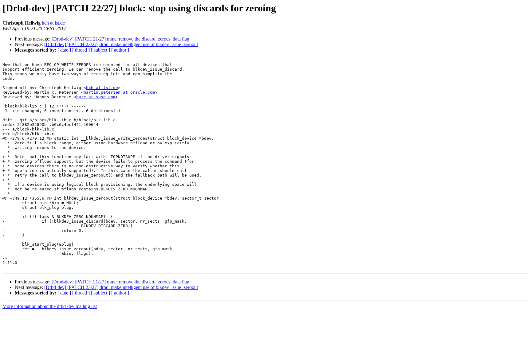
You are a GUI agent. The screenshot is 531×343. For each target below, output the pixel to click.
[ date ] (64, 50)
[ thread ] (81, 50)
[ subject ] (100, 50)
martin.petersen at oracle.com (119, 92)
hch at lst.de (53, 22)
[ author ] (120, 50)
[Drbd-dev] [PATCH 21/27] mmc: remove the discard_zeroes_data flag (120, 38)
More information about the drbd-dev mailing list (49, 306)
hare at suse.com (96, 97)
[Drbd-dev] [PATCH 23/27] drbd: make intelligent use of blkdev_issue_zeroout (121, 44)
